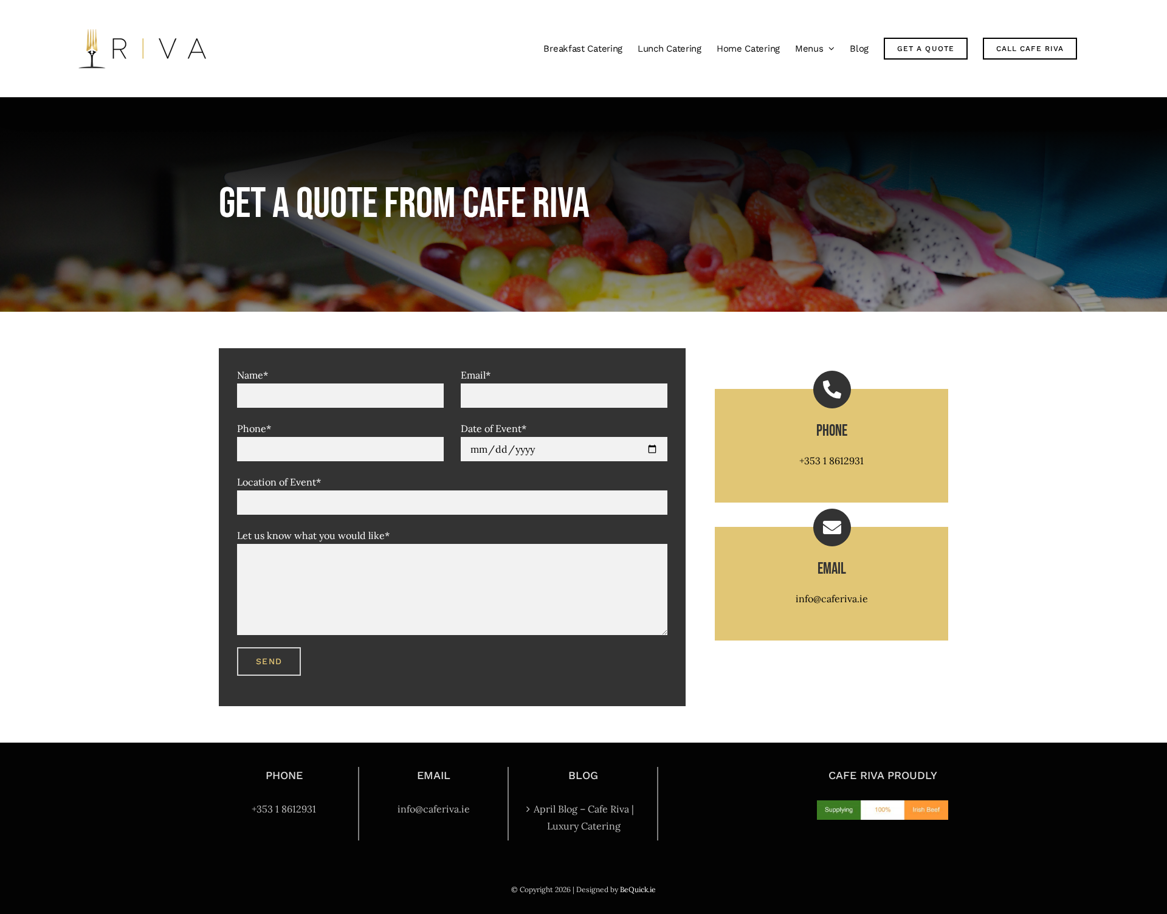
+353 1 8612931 (831, 461)
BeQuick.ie (638, 889)
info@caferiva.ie (832, 599)
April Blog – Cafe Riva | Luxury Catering (584, 817)
